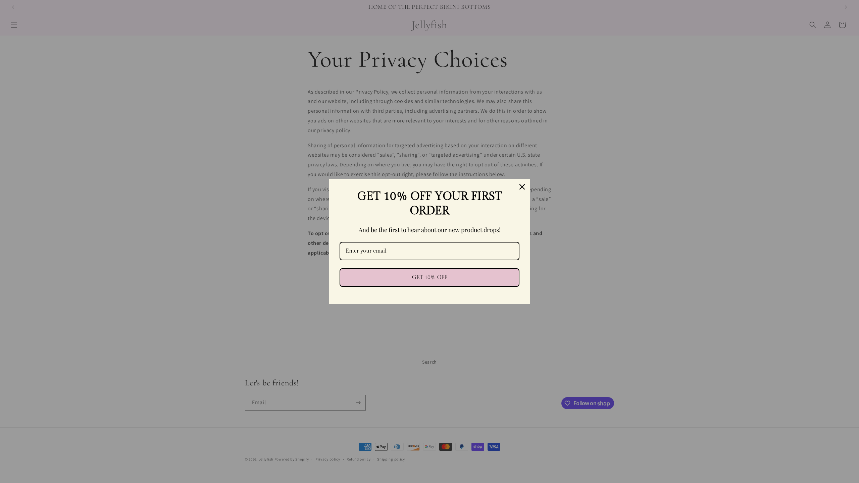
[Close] (522, 187)
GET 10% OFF (429, 277)
